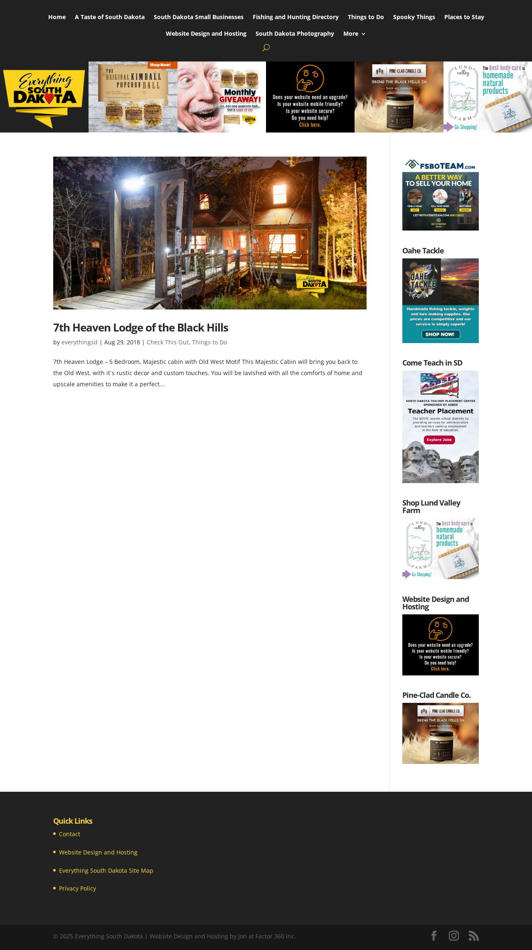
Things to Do (366, 17)
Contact (69, 834)
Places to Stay (464, 17)
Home (57, 17)
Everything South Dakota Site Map (106, 870)
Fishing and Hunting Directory (296, 17)
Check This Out (168, 342)
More (350, 34)
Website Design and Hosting (206, 34)
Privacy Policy (77, 888)
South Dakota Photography (295, 34)
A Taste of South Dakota (110, 17)
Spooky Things (414, 17)
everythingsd (80, 342)
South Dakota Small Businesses (199, 17)
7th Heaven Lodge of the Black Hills (140, 327)
